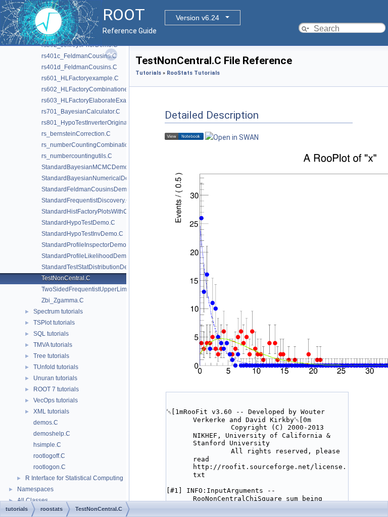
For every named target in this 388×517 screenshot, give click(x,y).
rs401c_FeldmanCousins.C (79, 56)
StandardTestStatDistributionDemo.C (91, 267)
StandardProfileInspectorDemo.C (86, 244)
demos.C (45, 422)
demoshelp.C (51, 433)
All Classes (32, 500)
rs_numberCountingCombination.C (89, 144)
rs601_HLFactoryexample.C (80, 78)
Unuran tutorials (55, 378)
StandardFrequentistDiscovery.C (85, 200)
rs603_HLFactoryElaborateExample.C (93, 100)
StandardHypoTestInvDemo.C (82, 233)
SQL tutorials (51, 333)
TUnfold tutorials (55, 367)
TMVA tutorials (52, 344)
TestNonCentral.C (65, 278)
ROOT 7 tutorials (56, 389)
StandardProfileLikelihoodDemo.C (88, 256)
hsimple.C (47, 444)
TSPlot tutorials (54, 322)
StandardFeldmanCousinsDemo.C (88, 189)
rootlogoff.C (49, 455)
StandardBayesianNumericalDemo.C (92, 178)
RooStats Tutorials (193, 73)
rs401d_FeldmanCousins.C (79, 67)
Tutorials (148, 73)
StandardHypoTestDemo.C (78, 222)
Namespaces (35, 489)
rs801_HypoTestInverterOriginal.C (88, 122)
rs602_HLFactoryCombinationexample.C (97, 89)
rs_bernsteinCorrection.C (76, 133)
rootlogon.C (49, 467)
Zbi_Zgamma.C (62, 300)
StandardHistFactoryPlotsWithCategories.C (100, 211)
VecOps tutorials (55, 400)
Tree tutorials (51, 355)
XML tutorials (51, 411)
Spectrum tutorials (58, 311)
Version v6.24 (197, 18)
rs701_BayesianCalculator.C (80, 111)
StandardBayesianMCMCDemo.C (87, 167)
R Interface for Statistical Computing (74, 478)
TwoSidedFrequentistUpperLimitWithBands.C (103, 289)
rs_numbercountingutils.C (76, 156)
